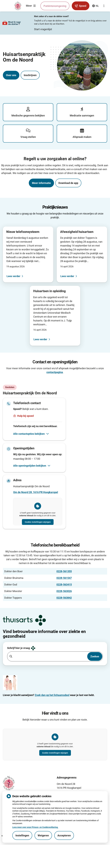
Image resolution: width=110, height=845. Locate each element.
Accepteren (64, 835)
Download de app (68, 182)
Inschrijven (30, 75)
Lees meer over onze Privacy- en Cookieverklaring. (35, 827)
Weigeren (43, 835)
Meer (29, 5)
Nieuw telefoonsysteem (22, 232)
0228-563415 (64, 584)
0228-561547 (64, 577)
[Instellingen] (104, 5)
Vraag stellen (28, 136)
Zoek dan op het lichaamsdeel (52, 695)
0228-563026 (64, 591)
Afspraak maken (82, 136)
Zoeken (94, 656)
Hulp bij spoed (25, 415)
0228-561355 (64, 571)
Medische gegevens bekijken (28, 115)
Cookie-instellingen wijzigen (38, 522)
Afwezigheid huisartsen (76, 232)
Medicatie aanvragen (82, 115)
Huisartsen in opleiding (49, 291)
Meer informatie (41, 182)
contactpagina (54, 372)
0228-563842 (64, 597)
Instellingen (22, 835)
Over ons (11, 75)
